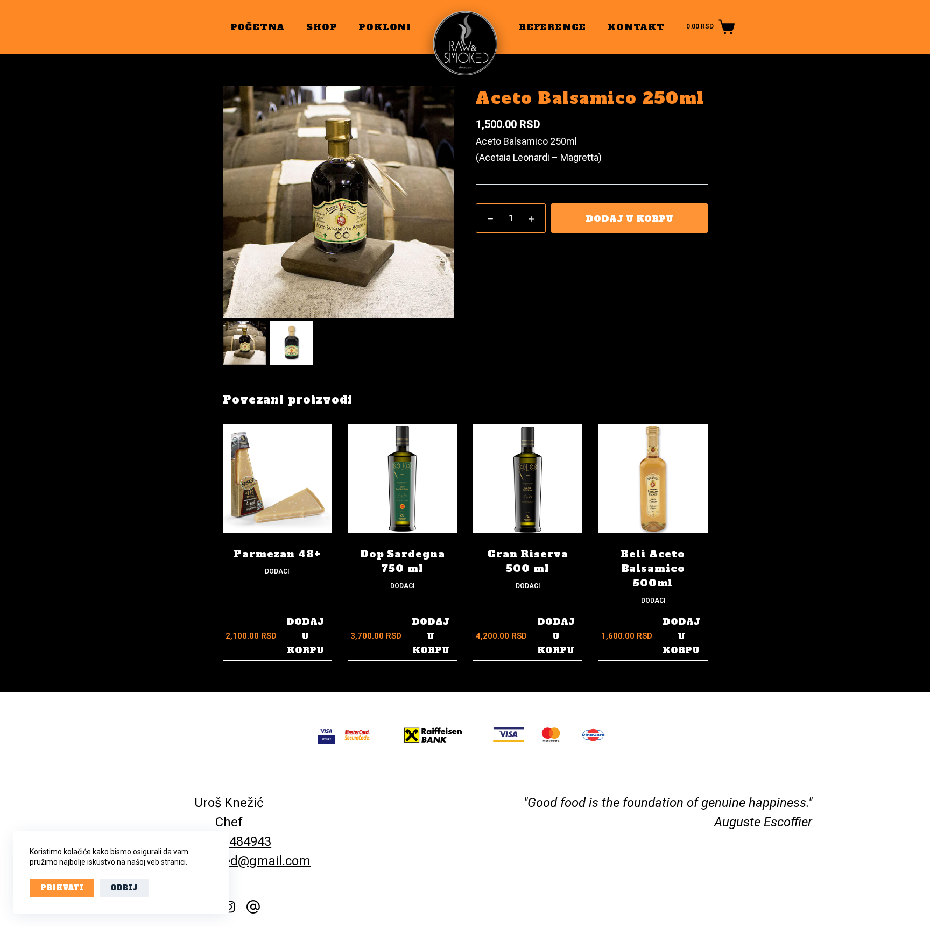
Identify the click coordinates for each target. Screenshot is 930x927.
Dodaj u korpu (629, 218)
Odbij (124, 888)
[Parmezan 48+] (277, 478)
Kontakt (636, 27)
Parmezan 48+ (277, 554)
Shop (321, 27)
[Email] (253, 907)
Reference (552, 27)
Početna (257, 27)
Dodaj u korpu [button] (305, 635)
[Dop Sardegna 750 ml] (402, 478)
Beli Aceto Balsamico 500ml (653, 568)
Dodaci (277, 571)
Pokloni (384, 27)
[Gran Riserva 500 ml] (527, 478)
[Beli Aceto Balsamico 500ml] (653, 478)
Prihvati (61, 888)
